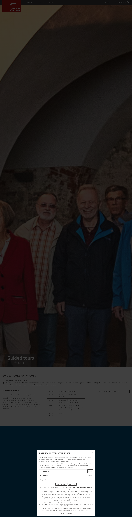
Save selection (61, 484)
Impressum (62, 513)
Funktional (46, 475)
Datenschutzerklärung (86, 510)
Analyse (45, 480)
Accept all (72, 484)
